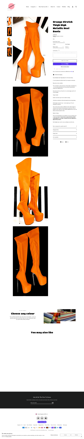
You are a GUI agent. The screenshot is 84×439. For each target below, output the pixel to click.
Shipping (54, 36)
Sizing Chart (55, 133)
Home (27, 6)
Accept (65, 434)
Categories (33, 6)
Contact (58, 6)
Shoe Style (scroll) (43, 6)
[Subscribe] (52, 403)
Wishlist (64, 6)
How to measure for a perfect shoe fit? (60, 126)
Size (53, 38)
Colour (54, 44)
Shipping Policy (56, 129)
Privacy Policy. (9, 436)
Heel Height (67, 44)
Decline (76, 434)
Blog (69, 6)
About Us (53, 6)
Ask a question (55, 137)
